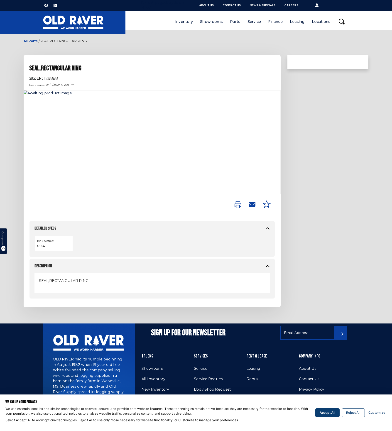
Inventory (184, 22)
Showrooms (211, 22)
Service (254, 22)
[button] (316, 5)
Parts (235, 22)
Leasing (297, 22)
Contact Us (232, 5)
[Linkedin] (55, 5)
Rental (253, 379)
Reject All (353, 412)
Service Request (209, 379)
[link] (238, 205)
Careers (291, 5)
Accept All (327, 412)
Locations (321, 22)
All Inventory (154, 379)
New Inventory (155, 389)
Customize (376, 412)
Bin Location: (45, 240)
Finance (275, 22)
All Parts (31, 41)
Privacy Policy (311, 389)
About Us (206, 5)
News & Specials (262, 5)
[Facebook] (46, 5)
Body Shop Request (212, 389)
